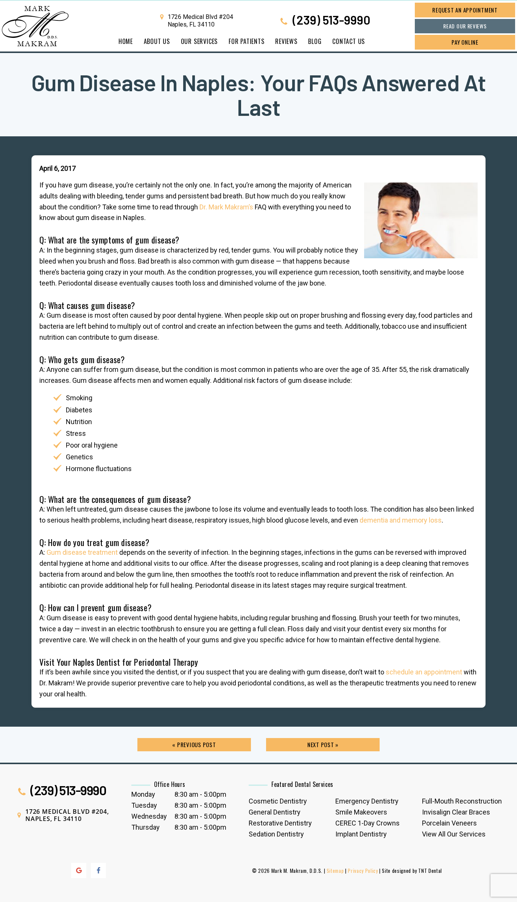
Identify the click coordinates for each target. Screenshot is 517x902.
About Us (157, 41)
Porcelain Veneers (449, 823)
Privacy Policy (363, 870)
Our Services (199, 41)
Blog (314, 41)
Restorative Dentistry (280, 823)
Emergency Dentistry (367, 801)
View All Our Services (454, 834)
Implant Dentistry (361, 834)
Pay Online (465, 42)
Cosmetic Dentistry (278, 801)
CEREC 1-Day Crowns (367, 823)
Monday (143, 794)
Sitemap (335, 870)
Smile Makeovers (361, 812)
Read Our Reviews (464, 26)
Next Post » (322, 744)
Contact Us (348, 41)
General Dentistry (275, 812)
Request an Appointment (465, 10)
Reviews (286, 41)
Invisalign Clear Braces (456, 812)
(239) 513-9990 (330, 20)
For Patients (247, 41)
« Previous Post (194, 744)
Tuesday (144, 805)
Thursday (145, 827)
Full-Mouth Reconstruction (462, 801)
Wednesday (149, 816)
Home (125, 41)
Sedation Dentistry (276, 834)
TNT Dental (430, 870)
